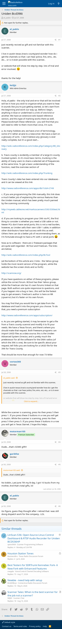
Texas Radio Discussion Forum (31, 556)
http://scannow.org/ (11, 273)
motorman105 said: (11, 470)
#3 (59, 372)
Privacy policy (35, 626)
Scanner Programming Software (30, 544)
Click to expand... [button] (31, 401)
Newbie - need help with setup (24, 580)
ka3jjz (13, 85)
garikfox (14, 453)
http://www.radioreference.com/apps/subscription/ (26, 315)
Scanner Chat (18, 598)
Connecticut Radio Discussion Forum (32, 583)
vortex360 (15, 361)
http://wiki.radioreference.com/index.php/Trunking (26, 173)
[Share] (55, 40)
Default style (9, 622)
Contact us (6, 626)
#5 (59, 464)
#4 (59, 442)
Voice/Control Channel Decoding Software (32, 571)
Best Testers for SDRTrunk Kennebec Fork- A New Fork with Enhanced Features (32, 566)
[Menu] (4, 3)
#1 (59, 40)
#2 (59, 96)
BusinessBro (12, 556)
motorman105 (17, 431)
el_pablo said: (9, 378)
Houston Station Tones (20, 553)
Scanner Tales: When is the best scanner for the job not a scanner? (32, 593)
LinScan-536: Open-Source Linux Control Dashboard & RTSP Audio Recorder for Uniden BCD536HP (33, 538)
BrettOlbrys (12, 583)
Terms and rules (20, 626)
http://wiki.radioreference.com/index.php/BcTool (25, 254)
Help (45, 626)
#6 (59, 506)
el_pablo (7, 17)
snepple (10, 571)
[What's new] (58, 3)
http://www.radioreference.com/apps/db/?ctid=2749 (27, 188)
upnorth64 (11, 544)
